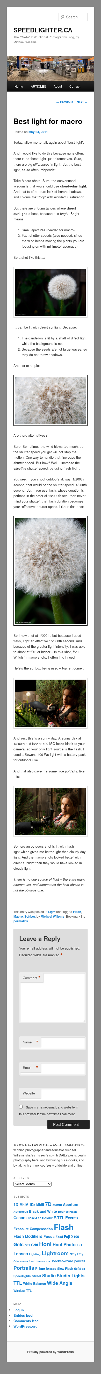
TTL (17, 1282)
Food (59, 1236)
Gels (18, 1244)
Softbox (30, 916)
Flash (77, 911)
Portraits (23, 1267)
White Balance (34, 1283)
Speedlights (22, 1276)
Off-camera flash (24, 1261)
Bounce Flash (67, 1211)
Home (19, 86)
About (58, 86)
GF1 (27, 1245)
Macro (18, 916)
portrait (79, 1261)
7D (48, 1204)
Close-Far (33, 1218)
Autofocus (20, 1211)
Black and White (43, 1211)
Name (30, 1042)
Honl (45, 1244)
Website (29, 1093)
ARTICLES (38, 86)
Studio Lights (70, 1275)
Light (51, 911)
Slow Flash (65, 1268)
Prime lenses (45, 1268)
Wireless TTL (22, 1290)
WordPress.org (25, 1326)
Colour (47, 1218)
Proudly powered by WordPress (50, 1351)
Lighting (35, 1254)
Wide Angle (59, 1283)
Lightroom (55, 1253)
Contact (74, 86)
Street (36, 1276)
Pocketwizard (62, 1260)
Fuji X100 (71, 1236)
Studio (49, 1275)
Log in (18, 1309)
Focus (49, 1236)
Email (30, 1067)
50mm (57, 1204)
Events (71, 1217)
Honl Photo (64, 1244)
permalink (20, 921)
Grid (34, 1244)
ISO (79, 1245)
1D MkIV (20, 1204)
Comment (32, 978)
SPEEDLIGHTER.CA (42, 29)
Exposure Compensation (33, 1228)
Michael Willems (52, 916)
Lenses (20, 1254)
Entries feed (23, 1315)
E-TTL (59, 1217)
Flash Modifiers (27, 1236)
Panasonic (44, 1261)
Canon (19, 1217)
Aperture (70, 1204)
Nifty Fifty (76, 1254)
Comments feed (26, 1320)
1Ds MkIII (36, 1204)
